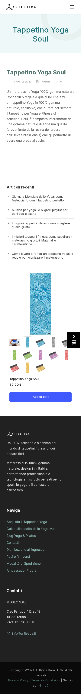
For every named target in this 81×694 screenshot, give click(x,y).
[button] (14, 342)
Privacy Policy (18, 680)
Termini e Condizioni (45, 680)
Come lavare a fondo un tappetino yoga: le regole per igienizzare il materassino (42, 255)
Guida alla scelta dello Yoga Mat (31, 529)
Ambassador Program (23, 570)
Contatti (13, 543)
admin (46, 81)
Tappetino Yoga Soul (36, 72)
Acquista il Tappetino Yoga (27, 522)
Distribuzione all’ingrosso (25, 550)
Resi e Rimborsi (18, 557)
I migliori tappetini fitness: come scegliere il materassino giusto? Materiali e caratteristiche (42, 240)
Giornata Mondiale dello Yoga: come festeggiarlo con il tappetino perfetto (38, 198)
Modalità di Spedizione (24, 563)
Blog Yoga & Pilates (21, 536)
